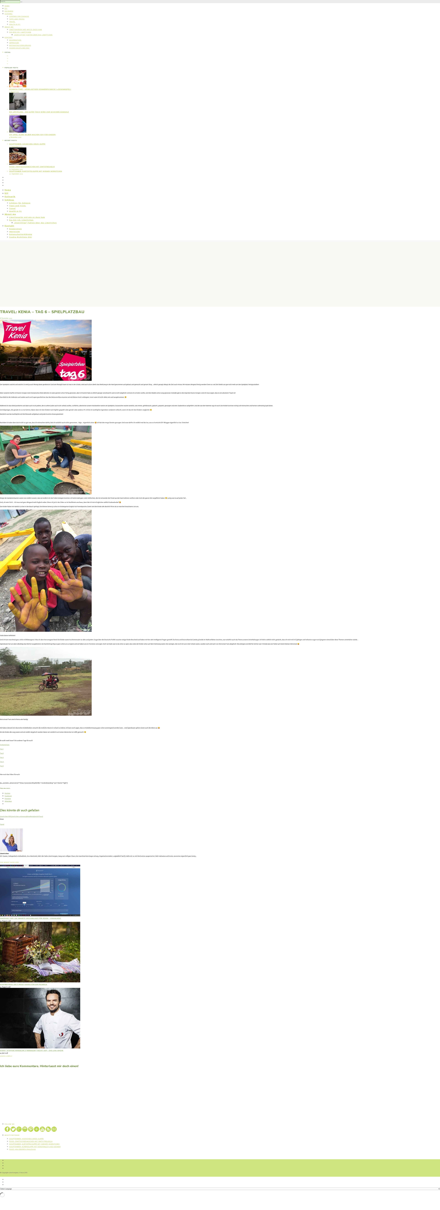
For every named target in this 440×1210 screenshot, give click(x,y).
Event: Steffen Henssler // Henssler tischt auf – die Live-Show (31, 1050)
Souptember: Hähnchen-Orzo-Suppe (27, 144)
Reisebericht (34, 816)
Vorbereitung (4, 745)
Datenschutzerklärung (20, 45)
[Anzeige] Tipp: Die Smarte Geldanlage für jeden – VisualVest (30, 918)
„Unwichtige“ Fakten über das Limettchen (33, 35)
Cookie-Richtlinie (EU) (19, 48)
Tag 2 (2, 753)
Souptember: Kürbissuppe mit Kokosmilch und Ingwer (35, 1147)
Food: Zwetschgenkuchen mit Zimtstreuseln (32, 167)
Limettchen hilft (5, 816)
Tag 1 (1, 749)
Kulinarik (9, 11)
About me (9, 27)
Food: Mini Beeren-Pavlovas (22, 1149)
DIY (6, 8)
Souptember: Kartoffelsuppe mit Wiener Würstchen (35, 171)
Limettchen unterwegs (19, 816)
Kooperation (15, 40)
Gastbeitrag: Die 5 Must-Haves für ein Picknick (23, 984)
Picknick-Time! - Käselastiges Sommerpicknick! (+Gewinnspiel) (40, 89)
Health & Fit (14, 24)
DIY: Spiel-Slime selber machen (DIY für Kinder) (32, 135)
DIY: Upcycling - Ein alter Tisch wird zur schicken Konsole (39, 112)
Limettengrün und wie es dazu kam (25, 30)
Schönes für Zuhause (19, 16)
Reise (28, 816)
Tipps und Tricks (17, 19)
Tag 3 (2, 757)
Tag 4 (2, 762)
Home (7, 6)
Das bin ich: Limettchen (20, 32)
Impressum (14, 43)
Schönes (8, 14)
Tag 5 (2, 766)
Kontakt (8, 37)
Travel (12, 22)
